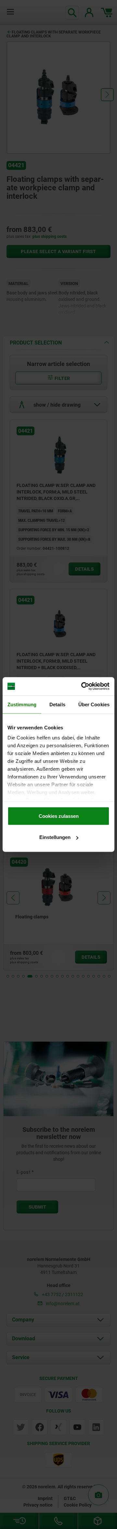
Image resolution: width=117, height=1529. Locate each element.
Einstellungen (55, 837)
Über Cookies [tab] (94, 704)
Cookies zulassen (59, 816)
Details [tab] (57, 704)
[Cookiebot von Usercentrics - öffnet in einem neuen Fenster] (83, 686)
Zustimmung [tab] (21, 704)
